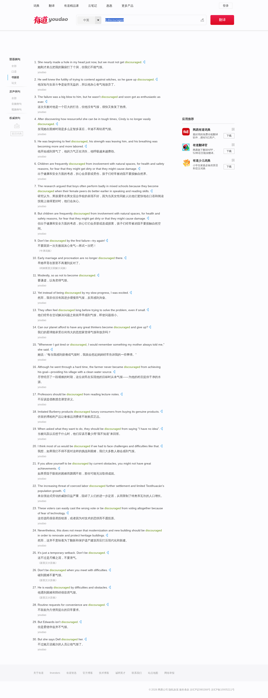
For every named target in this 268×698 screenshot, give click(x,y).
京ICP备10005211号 (222, 689)
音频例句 (17, 103)
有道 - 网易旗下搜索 (51, 20)
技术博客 (104, 672)
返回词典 (17, 133)
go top (16, 125)
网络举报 (169, 672)
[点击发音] (144, 62)
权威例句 (14, 118)
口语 (14, 71)
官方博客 (88, 672)
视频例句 (17, 109)
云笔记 (92, 5)
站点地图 (153, 672)
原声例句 (14, 91)
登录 (226, 5)
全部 (14, 66)
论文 (14, 83)
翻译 (52, 5)
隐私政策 (174, 689)
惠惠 (109, 5)
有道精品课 (71, 5)
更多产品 (127, 5)
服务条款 (184, 689)
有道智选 (71, 672)
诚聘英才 (120, 672)
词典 (36, 5)
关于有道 (39, 672)
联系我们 (137, 672)
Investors (55, 672)
